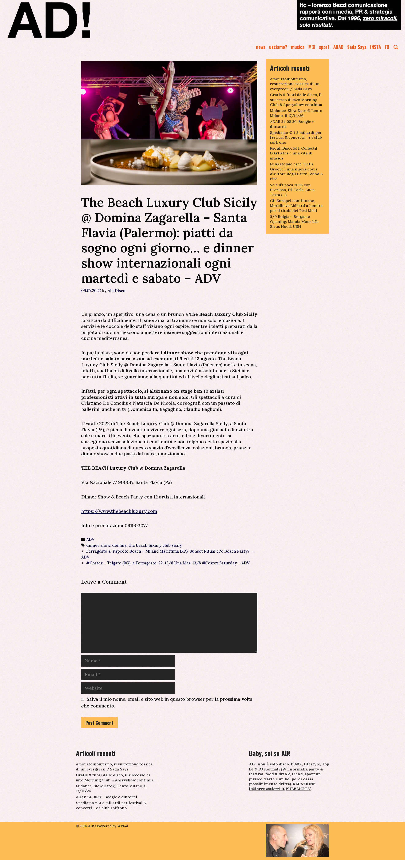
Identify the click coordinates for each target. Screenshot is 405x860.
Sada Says (356, 46)
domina (119, 545)
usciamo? (278, 46)
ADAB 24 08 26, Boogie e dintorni (106, 796)
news (260, 46)
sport (324, 46)
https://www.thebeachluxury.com (119, 511)
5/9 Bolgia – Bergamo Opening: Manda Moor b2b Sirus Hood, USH (294, 221)
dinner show (98, 545)
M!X (311, 46)
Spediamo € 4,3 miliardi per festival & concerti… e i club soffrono (296, 137)
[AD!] (64, 20)
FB (387, 46)
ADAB (338, 46)
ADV (90, 539)
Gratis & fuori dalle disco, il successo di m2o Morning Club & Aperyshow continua (296, 99)
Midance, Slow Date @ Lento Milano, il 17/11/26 (296, 113)
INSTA (375, 46)
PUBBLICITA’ (298, 788)
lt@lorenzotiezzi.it (267, 788)
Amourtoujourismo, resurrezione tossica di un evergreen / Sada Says (295, 83)
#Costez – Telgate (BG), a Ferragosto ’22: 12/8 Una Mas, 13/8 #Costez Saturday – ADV (168, 562)
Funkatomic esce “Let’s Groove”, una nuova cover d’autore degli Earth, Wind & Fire (296, 171)
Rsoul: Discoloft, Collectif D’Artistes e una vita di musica (293, 153)
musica (298, 46)
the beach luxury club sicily (155, 545)
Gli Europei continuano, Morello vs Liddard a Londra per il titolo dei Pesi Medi (296, 205)
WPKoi (122, 826)
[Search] (396, 47)
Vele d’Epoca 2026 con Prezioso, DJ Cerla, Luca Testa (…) (292, 189)
